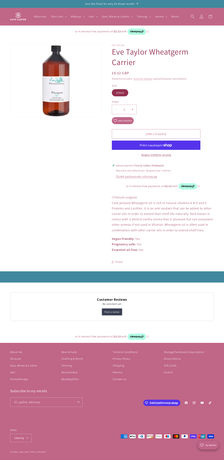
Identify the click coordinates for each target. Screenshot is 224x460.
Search (168, 372)
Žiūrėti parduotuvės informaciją (136, 176)
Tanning (66, 366)
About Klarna (172, 359)
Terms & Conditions (125, 352)
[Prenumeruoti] (78, 402)
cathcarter (24, 451)
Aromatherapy (19, 379)
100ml (120, 93)
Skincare (15, 359)
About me (16, 352)
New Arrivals (69, 352)
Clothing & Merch (72, 359)
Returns (118, 372)
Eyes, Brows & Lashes (23, 366)
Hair (12, 372)
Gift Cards (170, 366)
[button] (58, 16)
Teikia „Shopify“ (38, 451)
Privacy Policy (121, 359)
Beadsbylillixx (70, 379)
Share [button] (119, 262)
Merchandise (69, 372)
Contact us (119, 379)
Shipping (118, 366)
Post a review (112, 311)
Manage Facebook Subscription (184, 352)
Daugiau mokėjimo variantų (156, 154)
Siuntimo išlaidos (143, 78)
